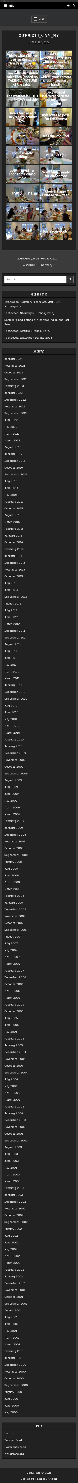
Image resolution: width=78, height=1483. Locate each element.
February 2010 (14, 740)
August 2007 (13, 937)
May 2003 (10, 1168)
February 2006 (14, 1005)
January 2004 (13, 1113)
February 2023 (14, 386)
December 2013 (14, 563)
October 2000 (14, 1378)
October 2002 (14, 1215)
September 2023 (15, 379)
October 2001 (13, 1297)
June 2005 (11, 1025)
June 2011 (11, 658)
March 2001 (12, 1344)
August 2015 (12, 515)
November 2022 (14, 407)
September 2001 (15, 1304)
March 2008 (12, 889)
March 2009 (12, 814)
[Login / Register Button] (68, 5)
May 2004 (11, 1086)
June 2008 (11, 876)
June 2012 (11, 617)
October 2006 (14, 984)
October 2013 (13, 576)
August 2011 (12, 644)
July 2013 (10, 583)
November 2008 (15, 842)
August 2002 (13, 1229)
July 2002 (11, 1236)
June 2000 (11, 1406)
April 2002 (12, 1256)
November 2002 (15, 1209)
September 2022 (15, 413)
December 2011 (14, 631)
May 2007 (10, 950)
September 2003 (16, 1141)
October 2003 (14, 1134)
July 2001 (10, 1317)
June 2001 (11, 1324)
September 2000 (16, 1385)
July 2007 (11, 943)
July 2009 (11, 787)
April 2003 (12, 1175)
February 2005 (14, 1039)
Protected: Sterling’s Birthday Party (29, 313)
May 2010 (10, 719)
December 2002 (15, 1202)
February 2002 (14, 1270)
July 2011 (10, 651)
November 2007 (15, 916)
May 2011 (10, 665)
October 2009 (14, 767)
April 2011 (11, 672)
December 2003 (15, 1120)
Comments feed (15, 1447)
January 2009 (13, 828)
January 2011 (13, 685)
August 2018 (12, 447)
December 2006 (15, 977)
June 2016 (11, 488)
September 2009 (16, 774)
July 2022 (11, 420)
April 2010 (11, 726)
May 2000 (11, 1412)
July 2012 (10, 610)
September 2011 (15, 638)
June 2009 (11, 794)
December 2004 (15, 1052)
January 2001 (13, 1358)
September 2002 (16, 1222)
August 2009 (13, 780)
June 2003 (11, 1161)
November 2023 (14, 366)
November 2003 (15, 1127)
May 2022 (10, 427)
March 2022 (12, 441)
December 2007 (15, 909)
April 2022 (12, 434)
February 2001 (14, 1351)
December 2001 (15, 1283)
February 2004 (14, 1107)
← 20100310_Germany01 (39, 265)
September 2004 (16, 1073)
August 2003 (13, 1147)
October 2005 (14, 1011)
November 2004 (15, 1059)
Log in (8, 1433)
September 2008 (16, 855)
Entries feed (13, 1440)
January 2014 (13, 556)
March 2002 (12, 1263)
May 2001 (10, 1331)
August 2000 (13, 1392)
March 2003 (12, 1181)
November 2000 (15, 1372)
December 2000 (15, 1365)
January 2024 (13, 359)
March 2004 (12, 1100)
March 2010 (12, 733)
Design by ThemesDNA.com (39, 1479)
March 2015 (12, 522)
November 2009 (15, 760)
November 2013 (14, 570)
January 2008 (13, 903)
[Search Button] (74, 5)
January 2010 (13, 746)
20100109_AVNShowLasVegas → (39, 259)
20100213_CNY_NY (39, 35)
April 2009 (12, 808)
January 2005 (13, 1045)
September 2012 (15, 597)
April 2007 (12, 957)
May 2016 (10, 495)
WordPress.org (14, 1454)
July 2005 (11, 1018)
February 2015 (14, 529)
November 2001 (14, 1290)
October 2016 (13, 468)
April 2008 (12, 882)
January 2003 (13, 1195)
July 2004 (11, 1079)
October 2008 (14, 848)
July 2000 (11, 1399)
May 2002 (10, 1249)
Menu (11, 5)
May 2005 (10, 1032)
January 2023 (13, 393)
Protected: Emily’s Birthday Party (27, 331)
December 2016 (14, 461)
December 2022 (15, 400)
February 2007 (14, 971)
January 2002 (13, 1277)
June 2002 (11, 1243)
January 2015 (13, 536)
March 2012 (12, 624)
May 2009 (10, 801)
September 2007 (16, 930)
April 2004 (12, 1093)
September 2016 (15, 475)
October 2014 (13, 542)
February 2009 (14, 821)
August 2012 (12, 604)
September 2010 (15, 699)
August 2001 (12, 1311)
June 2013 (11, 590)
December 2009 (15, 753)
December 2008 (15, 835)
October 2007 (14, 923)
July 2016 (10, 481)
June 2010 (11, 712)
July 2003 (11, 1154)
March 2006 (12, 998)
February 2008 (14, 896)
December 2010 (15, 692)
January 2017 (13, 454)
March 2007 (12, 964)
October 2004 (14, 1066)
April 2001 (11, 1338)
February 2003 (14, 1188)
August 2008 (13, 862)
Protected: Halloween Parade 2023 (28, 338)
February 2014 (14, 549)
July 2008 (11, 869)
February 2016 (14, 502)
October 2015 (13, 508)
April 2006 (12, 991)
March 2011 (11, 678)
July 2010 (10, 706)
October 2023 (13, 373)
